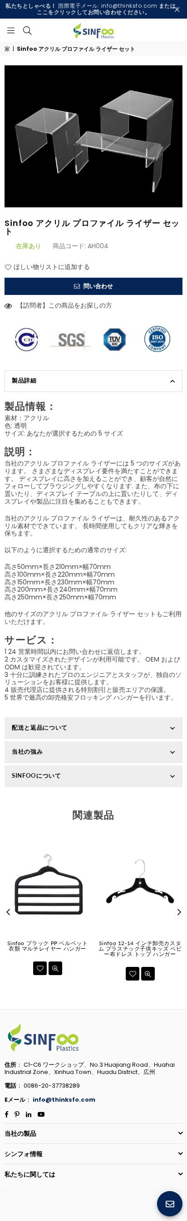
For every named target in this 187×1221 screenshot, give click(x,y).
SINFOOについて (36, 775)
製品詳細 (24, 380)
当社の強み (27, 751)
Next (179, 912)
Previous (8, 912)
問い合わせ (97, 286)
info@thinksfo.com (64, 1099)
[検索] (27, 30)
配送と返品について (40, 727)
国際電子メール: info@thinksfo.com (93, 9)
